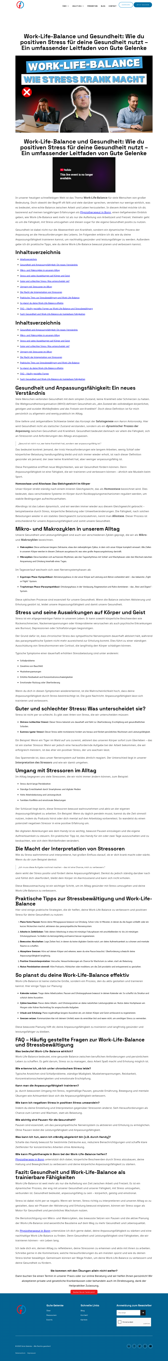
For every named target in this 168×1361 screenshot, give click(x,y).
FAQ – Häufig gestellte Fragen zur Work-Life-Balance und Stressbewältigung (56, 309)
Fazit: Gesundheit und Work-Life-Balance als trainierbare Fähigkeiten (52, 314)
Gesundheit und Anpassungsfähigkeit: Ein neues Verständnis (49, 265)
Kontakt (84, 1315)
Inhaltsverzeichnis (28, 259)
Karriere (84, 1320)
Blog (83, 1311)
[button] (65, 6)
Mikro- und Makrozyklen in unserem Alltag (40, 270)
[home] (20, 5)
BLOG (103, 6)
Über (49, 1311)
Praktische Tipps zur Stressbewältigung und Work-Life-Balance (50, 298)
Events (49, 1320)
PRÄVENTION (92, 6)
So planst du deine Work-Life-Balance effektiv (41, 303)
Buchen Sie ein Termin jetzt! (84, 1292)
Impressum (31, 1353)
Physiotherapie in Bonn (29, 1159)
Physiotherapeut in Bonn (95, 212)
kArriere (126, 5)
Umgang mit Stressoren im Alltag (36, 287)
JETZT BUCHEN (143, 5)
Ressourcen (52, 1315)
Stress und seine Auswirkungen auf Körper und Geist (45, 276)
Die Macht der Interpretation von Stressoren (41, 292)
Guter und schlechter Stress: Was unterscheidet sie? (44, 281)
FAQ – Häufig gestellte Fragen (34, 374)
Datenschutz (20, 1353)
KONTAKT (112, 6)
